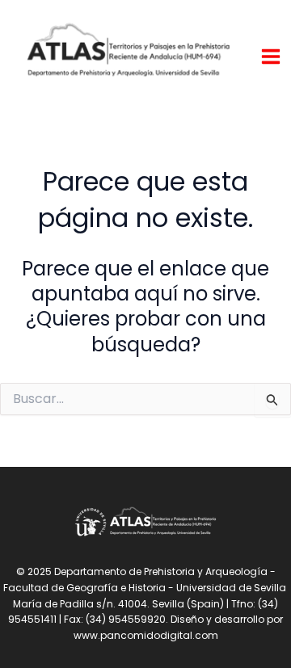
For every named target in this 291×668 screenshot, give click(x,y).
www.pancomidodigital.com (146, 635)
